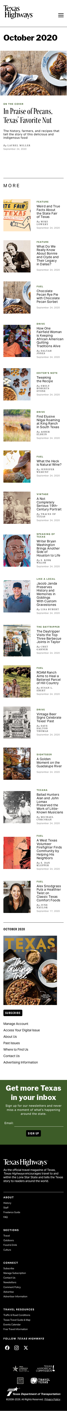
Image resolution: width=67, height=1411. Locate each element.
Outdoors (8, 1240)
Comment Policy (12, 1287)
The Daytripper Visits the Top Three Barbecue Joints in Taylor (49, 636)
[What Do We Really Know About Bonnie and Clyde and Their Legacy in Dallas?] (17, 256)
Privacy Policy (52, 1399)
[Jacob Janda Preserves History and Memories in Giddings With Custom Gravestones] (17, 596)
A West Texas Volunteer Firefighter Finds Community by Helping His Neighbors (49, 849)
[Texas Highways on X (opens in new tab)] (26, 1348)
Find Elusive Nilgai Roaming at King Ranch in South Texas (48, 421)
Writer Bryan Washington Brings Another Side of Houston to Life (48, 548)
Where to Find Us (15, 1049)
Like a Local (46, 579)
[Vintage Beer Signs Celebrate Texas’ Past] (17, 722)
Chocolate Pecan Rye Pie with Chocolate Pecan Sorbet (48, 296)
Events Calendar (12, 1324)
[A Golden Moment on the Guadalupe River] (17, 764)
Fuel (40, 286)
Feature (43, 201)
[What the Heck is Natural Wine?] (17, 466)
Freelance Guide (11, 1212)
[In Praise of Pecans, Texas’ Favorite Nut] (33, 73)
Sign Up (33, 1133)
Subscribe (13, 1013)
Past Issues (11, 1043)
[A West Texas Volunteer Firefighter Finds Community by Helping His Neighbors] (17, 853)
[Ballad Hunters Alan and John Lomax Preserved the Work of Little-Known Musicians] (17, 807)
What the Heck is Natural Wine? (49, 463)
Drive (41, 323)
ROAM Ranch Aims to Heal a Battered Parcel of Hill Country (49, 677)
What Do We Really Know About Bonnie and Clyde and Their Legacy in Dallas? (48, 255)
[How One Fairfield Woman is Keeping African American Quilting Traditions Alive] (17, 341)
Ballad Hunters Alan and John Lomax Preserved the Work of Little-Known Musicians (50, 803)
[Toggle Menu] (61, 15)
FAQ (5, 1217)
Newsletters (9, 1282)
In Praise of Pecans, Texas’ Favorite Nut (28, 115)
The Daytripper (48, 627)
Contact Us (11, 1056)
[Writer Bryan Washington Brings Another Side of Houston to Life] (17, 551)
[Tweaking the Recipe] (17, 384)
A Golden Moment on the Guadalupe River (49, 762)
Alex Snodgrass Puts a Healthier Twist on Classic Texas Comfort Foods (49, 893)
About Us (10, 1037)
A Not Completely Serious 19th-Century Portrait (49, 504)
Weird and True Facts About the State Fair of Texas (48, 211)
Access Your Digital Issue (21, 1030)
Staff (5, 1207)
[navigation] (61, 15)
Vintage (43, 494)
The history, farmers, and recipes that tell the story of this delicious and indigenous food (31, 134)
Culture (7, 1249)
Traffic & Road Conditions (16, 1315)
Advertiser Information (15, 1296)
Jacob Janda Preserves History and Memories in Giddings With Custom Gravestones (47, 594)
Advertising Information (20, 1062)
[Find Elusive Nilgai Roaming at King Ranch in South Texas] (17, 425)
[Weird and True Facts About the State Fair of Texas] (17, 215)
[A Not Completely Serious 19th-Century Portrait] (17, 508)
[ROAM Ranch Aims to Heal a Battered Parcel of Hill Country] (17, 681)
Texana (42, 790)
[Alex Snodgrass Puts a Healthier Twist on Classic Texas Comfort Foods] (17, 897)
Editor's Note (47, 373)
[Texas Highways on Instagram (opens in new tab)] (17, 1348)
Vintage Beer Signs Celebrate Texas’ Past (49, 717)
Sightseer (44, 754)
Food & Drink (10, 1245)
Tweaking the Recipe (45, 379)
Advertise (8, 1291)
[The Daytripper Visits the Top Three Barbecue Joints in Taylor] (17, 640)
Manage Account (15, 1024)
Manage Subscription (14, 1273)
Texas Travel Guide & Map (16, 1319)
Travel (6, 1235)
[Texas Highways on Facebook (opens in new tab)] (7, 1348)
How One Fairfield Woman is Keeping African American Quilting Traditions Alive (50, 337)
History (7, 1203)
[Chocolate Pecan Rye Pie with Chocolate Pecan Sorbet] (17, 297)
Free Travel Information (15, 1329)
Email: (9, 1123)
